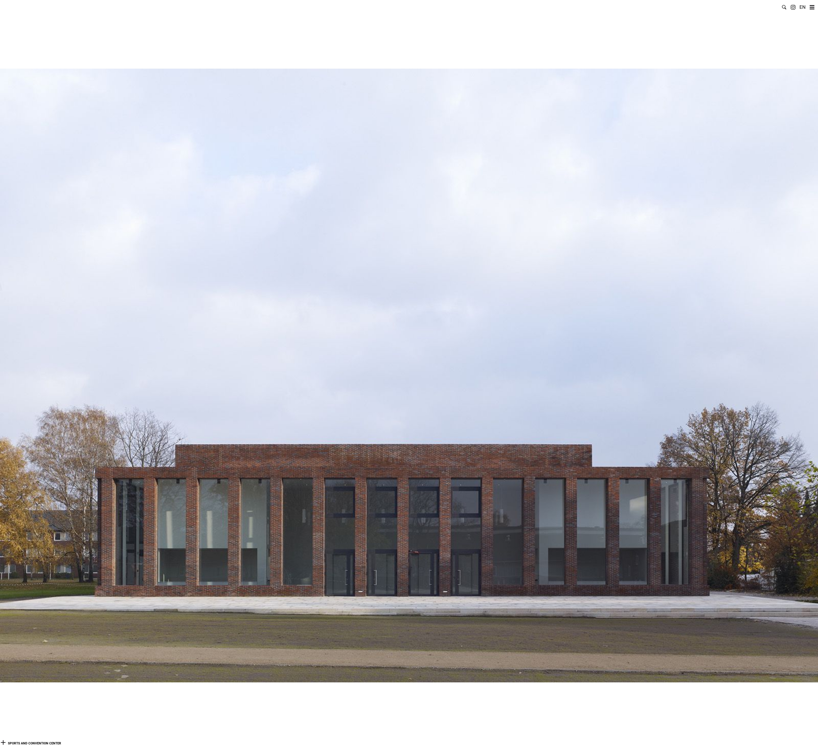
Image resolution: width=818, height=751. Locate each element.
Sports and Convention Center (34, 743)
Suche (784, 7)
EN (802, 7)
